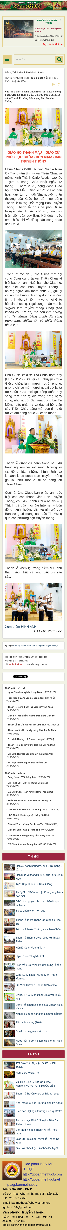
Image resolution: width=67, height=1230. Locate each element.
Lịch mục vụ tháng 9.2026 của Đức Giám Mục (39, 876)
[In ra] (53, 84)
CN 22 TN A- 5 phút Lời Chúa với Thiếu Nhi (38, 996)
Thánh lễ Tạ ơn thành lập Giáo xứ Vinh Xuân (30, 706)
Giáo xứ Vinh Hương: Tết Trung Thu (26, 824)
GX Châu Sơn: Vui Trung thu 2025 (25, 844)
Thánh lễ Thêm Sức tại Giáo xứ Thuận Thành (38, 939)
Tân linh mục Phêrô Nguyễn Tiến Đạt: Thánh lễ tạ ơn (37, 1122)
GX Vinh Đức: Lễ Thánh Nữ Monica (36, 985)
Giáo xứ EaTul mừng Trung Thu (24, 829)
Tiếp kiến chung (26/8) (29, 1022)
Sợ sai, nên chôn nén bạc (30, 910)
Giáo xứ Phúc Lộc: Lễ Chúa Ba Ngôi (37, 1148)
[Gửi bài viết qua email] (48, 84)
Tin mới (33, 856)
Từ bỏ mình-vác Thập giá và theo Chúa (38, 929)
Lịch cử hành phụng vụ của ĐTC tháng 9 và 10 (39, 867)
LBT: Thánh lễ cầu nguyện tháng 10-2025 (28, 815)
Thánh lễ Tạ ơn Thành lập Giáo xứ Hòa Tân (38, 921)
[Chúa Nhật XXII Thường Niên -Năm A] (19, 29)
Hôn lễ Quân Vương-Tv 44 (31, 947)
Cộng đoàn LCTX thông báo (22, 777)
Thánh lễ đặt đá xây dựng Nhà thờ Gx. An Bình (31, 744)
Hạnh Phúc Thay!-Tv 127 (30, 956)
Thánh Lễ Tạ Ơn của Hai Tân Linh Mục (27, 724)
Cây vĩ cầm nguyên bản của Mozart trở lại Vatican (39, 1006)
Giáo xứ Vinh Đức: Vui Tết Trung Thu (26, 809)
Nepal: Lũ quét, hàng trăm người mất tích (39, 1014)
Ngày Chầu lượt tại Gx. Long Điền (25, 692)
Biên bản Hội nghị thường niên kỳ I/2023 (39, 1111)
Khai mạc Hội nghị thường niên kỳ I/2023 (39, 1103)
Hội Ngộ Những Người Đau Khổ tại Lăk (27, 762)
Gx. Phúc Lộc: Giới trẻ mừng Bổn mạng (28, 782)
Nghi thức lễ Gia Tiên (28, 1072)
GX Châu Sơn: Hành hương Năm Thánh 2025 (30, 791)
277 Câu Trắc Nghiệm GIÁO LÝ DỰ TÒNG (36, 1065)
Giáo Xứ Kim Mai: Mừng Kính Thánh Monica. (37, 976)
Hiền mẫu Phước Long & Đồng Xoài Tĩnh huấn (31, 697)
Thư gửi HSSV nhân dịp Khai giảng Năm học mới (39, 894)
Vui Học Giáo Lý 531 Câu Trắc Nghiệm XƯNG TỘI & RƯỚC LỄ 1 (35, 1083)
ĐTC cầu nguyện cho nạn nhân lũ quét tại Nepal (38, 903)
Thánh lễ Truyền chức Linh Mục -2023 (38, 1093)
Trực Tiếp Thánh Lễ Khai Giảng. (34, 884)
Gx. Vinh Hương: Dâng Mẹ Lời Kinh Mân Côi (30, 753)
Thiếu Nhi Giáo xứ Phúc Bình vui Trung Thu (30, 800)
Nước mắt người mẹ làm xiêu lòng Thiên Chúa (39, 1042)
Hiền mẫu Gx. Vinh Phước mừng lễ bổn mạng (38, 966)
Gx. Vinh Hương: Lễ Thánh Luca (24, 739)
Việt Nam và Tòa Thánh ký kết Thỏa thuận (36, 1131)
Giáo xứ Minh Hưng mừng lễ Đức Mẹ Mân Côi (31, 835)
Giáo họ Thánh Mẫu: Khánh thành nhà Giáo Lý (31, 715)
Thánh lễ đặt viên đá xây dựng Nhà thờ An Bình (32, 730)
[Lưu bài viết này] (59, 84)
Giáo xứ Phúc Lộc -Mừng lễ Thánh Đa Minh (38, 1140)
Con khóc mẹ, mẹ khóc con (31, 1031)
